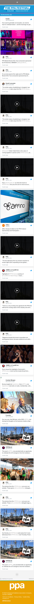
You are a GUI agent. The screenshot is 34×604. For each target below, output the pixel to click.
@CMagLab (15, 275)
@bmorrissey (5, 89)
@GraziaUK (5, 151)
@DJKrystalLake (10, 182)
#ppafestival (5, 386)
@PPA (24, 384)
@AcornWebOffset (19, 488)
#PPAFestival (25, 89)
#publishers (15, 384)
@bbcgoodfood (21, 62)
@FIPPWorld (13, 533)
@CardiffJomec (6, 275)
